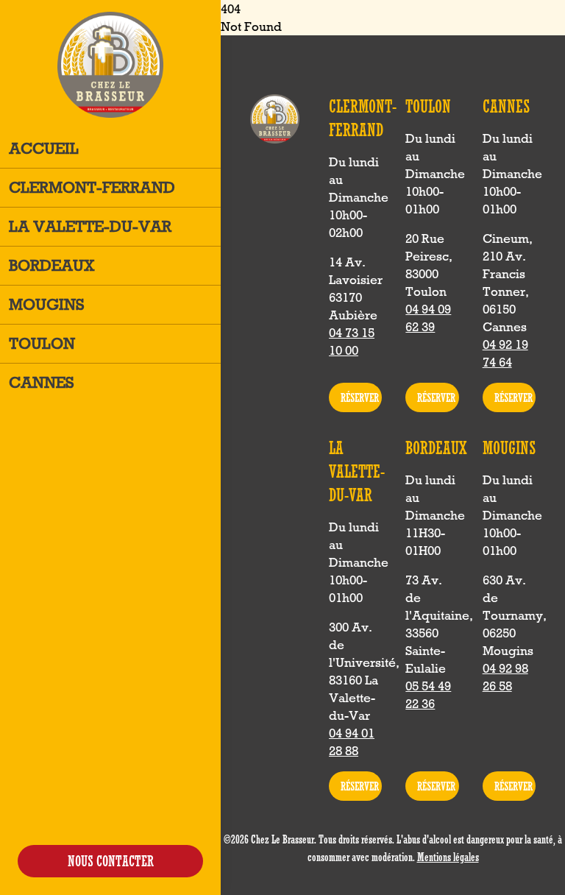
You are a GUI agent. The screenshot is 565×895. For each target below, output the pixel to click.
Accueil (44, 148)
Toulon (42, 343)
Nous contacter (111, 861)
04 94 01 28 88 (351, 742)
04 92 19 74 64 (505, 353)
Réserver (360, 397)
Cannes (41, 382)
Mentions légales (448, 857)
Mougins (47, 304)
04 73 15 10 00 (351, 341)
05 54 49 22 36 (428, 695)
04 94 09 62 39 (428, 318)
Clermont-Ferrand (92, 187)
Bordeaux (52, 265)
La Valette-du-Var (90, 226)
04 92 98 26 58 (505, 677)
